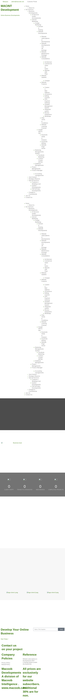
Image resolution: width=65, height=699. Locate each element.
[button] (32, 200)
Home (27, 6)
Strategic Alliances (34, 179)
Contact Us (29, 197)
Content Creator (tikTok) (40, 160)
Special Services (34, 180)
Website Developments (42, 32)
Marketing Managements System (39, 151)
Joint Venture (33, 177)
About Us (31, 8)
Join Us (28, 195)
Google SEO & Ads (40, 131)
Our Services (29, 9)
